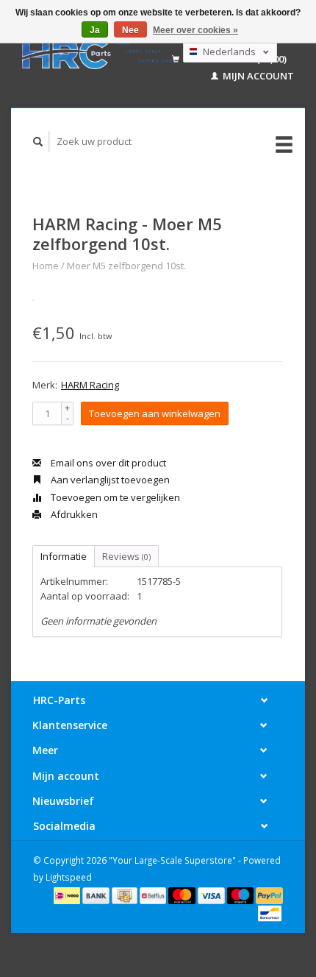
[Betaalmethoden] (68, 894)
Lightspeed (69, 877)
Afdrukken (73, 514)
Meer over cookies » (195, 30)
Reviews (126, 556)
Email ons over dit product (107, 462)
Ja (95, 30)
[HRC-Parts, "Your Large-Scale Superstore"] (97, 53)
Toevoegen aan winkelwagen (154, 413)
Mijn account (257, 75)
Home (45, 265)
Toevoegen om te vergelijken (114, 497)
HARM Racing (90, 384)
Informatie (63, 556)
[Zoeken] (38, 141)
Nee (130, 30)
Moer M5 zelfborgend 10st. (126, 265)
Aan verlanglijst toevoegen (109, 479)
